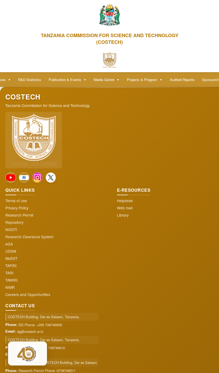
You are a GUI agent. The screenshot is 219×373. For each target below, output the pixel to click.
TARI (9, 272)
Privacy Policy (17, 207)
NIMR (10, 287)
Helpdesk (125, 200)
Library (123, 215)
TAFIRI (11, 265)
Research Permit (19, 215)
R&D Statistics (29, 79)
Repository (14, 222)
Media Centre (106, 79)
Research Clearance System (29, 236)
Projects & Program (144, 79)
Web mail (124, 207)
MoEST (11, 258)
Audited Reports (182, 79)
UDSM (10, 251)
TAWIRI (11, 280)
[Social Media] (10, 177)
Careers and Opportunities (27, 294)
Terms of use (16, 200)
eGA (9, 244)
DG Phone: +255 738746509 (40, 324)
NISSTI (11, 229)
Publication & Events (67, 79)
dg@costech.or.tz (30, 331)
